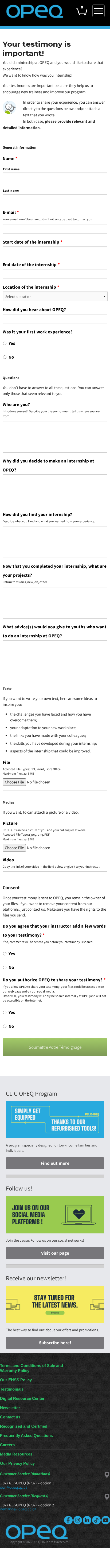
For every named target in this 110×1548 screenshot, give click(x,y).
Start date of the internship (32, 242)
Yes (12, 343)
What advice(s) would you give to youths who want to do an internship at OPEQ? (55, 631)
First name (11, 169)
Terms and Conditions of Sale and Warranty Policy (31, 1368)
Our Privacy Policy (17, 1463)
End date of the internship (31, 264)
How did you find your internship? (37, 514)
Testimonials (11, 1389)
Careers (7, 1445)
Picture (10, 823)
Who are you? (16, 404)
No (11, 357)
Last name (11, 190)
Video (8, 860)
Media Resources (16, 1454)
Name (10, 158)
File (6, 762)
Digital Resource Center (22, 1398)
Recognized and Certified (23, 1426)
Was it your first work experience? (38, 332)
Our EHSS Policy (16, 1380)
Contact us (10, 1417)
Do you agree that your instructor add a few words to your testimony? (54, 930)
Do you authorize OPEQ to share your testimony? (54, 980)
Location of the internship (31, 287)
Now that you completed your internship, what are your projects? (55, 570)
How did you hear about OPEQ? (34, 309)
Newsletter (10, 1407)
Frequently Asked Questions (26, 1435)
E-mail (11, 212)
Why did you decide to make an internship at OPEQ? (48, 465)
